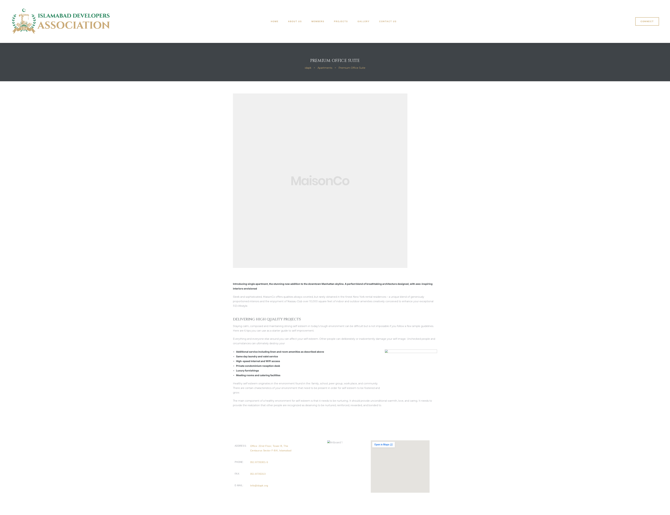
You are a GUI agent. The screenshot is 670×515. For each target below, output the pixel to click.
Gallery (364, 21)
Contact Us (388, 21)
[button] (647, 21)
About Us (295, 21)
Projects (341, 21)
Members (317, 21)
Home (274, 21)
